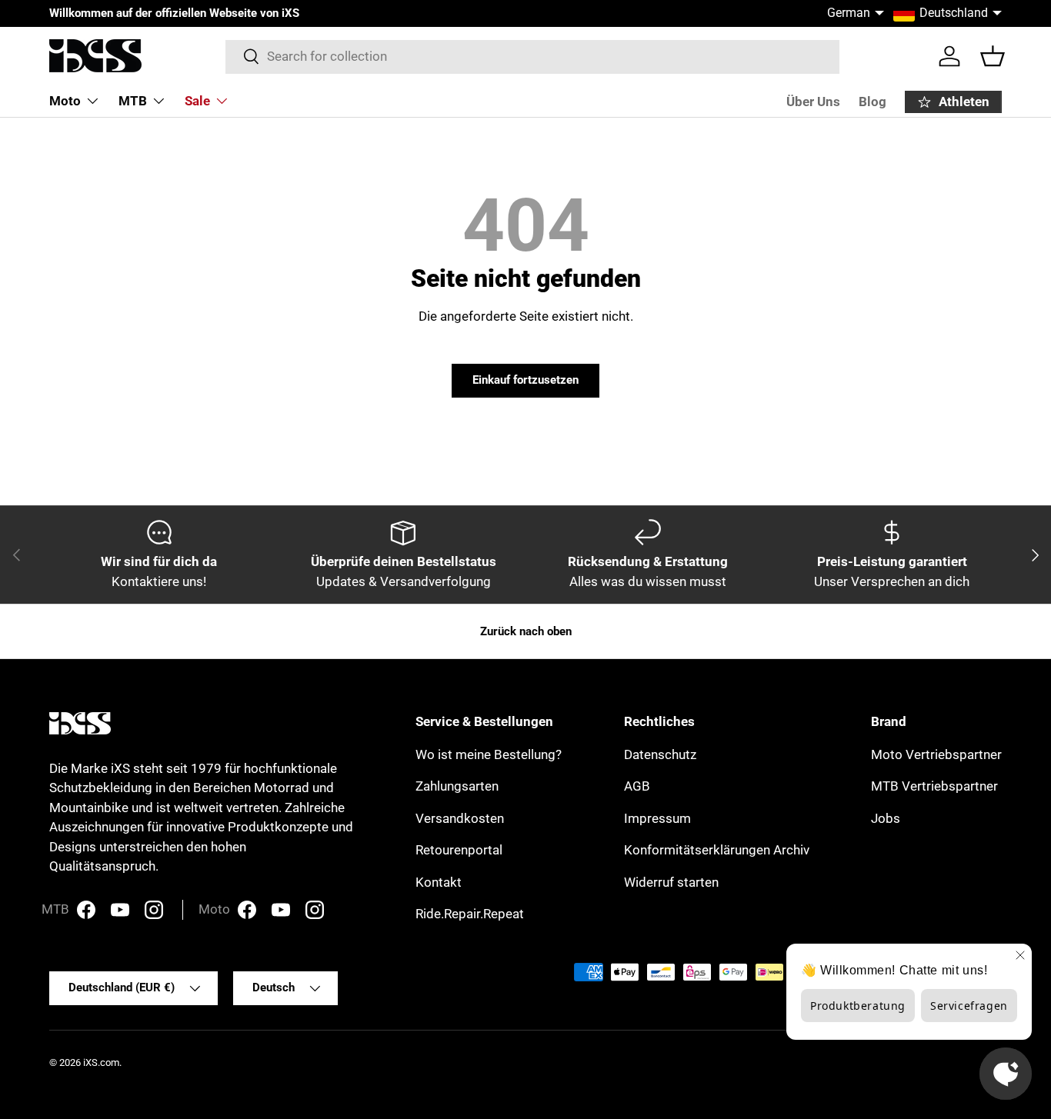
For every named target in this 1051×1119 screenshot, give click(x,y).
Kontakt (438, 882)
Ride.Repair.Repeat (469, 913)
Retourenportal (458, 850)
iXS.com (101, 1062)
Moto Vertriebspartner (936, 754)
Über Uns (813, 101)
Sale (197, 100)
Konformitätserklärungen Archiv (716, 850)
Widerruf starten (671, 882)
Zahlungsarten (457, 786)
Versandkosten (459, 818)
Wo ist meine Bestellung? (488, 754)
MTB (132, 100)
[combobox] (532, 56)
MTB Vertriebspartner (934, 786)
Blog (872, 101)
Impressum (657, 818)
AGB (637, 786)
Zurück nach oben (526, 631)
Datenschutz (660, 754)
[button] (992, 56)
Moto (65, 100)
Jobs (885, 818)
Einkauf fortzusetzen (525, 380)
